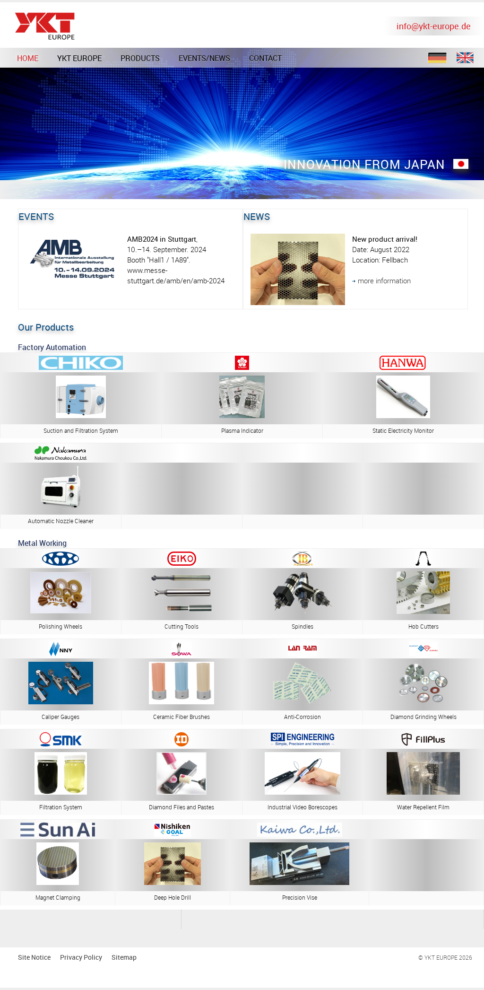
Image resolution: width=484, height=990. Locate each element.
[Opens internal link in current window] (423, 653)
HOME (27, 58)
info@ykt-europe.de (434, 26)
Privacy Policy (81, 957)
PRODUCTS (140, 58)
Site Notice (34, 957)
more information (384, 280)
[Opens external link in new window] (182, 611)
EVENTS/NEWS (204, 58)
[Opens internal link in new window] (403, 415)
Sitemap (124, 957)
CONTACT (265, 58)
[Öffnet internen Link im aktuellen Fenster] (423, 611)
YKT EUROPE (79, 58)
